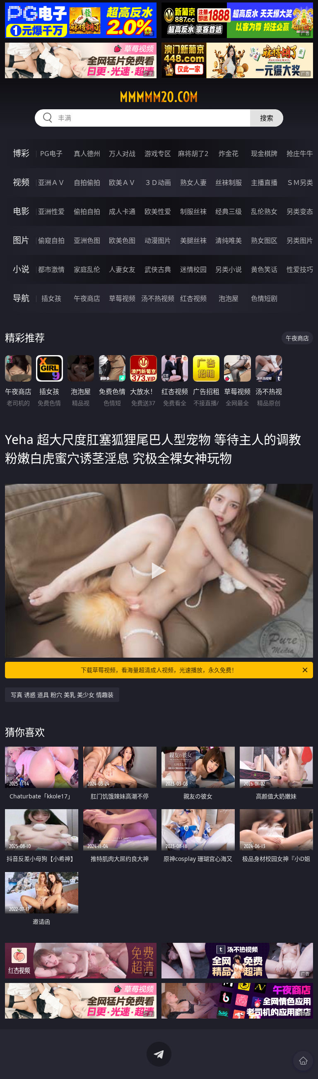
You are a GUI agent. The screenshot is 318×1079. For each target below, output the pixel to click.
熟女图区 (264, 240)
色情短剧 (264, 298)
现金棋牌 (264, 153)
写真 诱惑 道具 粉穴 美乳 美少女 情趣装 (62, 695)
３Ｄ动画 (158, 182)
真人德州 (87, 153)
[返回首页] (303, 1061)
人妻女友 (122, 269)
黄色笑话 (264, 269)
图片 (21, 240)
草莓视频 (122, 298)
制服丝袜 (193, 211)
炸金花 (228, 153)
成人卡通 (122, 211)
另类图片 (300, 240)
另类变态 (300, 211)
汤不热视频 (157, 298)
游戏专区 (158, 153)
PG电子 (51, 153)
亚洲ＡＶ (51, 182)
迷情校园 (193, 269)
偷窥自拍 (51, 240)
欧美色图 (122, 240)
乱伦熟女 (264, 211)
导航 (21, 298)
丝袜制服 (228, 182)
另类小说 (228, 269)
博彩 (21, 153)
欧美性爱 (158, 211)
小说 (21, 269)
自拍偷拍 (87, 182)
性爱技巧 (300, 269)
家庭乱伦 (87, 269)
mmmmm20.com (159, 97)
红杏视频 (193, 298)
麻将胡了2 (193, 153)
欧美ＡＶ (122, 182)
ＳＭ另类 (300, 182)
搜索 (266, 118)
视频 (21, 182)
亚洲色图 (87, 240)
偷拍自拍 (87, 211)
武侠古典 (158, 269)
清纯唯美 (228, 240)
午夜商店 (87, 298)
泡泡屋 (228, 298)
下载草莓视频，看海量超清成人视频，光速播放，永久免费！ (159, 670)
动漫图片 (158, 240)
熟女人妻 (193, 182)
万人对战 (122, 153)
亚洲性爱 (51, 211)
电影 (21, 211)
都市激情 (51, 269)
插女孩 (51, 298)
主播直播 (264, 182)
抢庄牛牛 (300, 153)
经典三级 (228, 211)
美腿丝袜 (193, 240)
